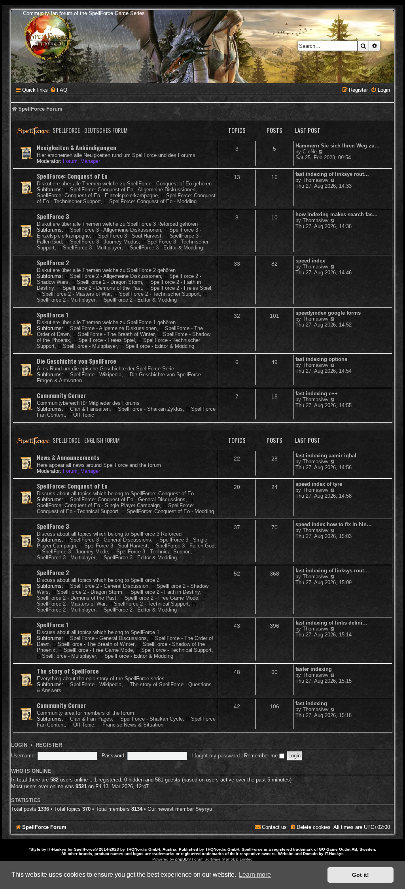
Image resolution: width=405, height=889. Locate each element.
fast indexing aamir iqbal (325, 456)
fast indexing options (321, 359)
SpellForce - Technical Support (176, 650)
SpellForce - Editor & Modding (159, 346)
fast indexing (311, 703)
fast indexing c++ (316, 393)
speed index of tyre (318, 484)
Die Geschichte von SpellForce (76, 361)
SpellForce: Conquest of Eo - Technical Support (115, 508)
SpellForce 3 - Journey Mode (75, 552)
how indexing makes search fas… (336, 214)
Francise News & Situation (132, 725)
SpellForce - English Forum (86, 440)
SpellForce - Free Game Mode (98, 650)
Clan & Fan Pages (91, 719)
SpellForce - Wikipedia (95, 374)
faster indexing (313, 669)
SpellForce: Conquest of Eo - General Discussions (127, 499)
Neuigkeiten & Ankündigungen (76, 147)
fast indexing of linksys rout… (332, 174)
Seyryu (203, 809)
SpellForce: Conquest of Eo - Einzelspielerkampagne (97, 195)
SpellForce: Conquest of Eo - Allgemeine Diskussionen (132, 190)
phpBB (181, 859)
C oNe (310, 152)
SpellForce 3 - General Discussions (110, 540)
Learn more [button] (255, 874)
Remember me (261, 756)
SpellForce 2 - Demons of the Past (102, 288)
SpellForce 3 (53, 216)
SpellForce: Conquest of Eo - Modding (153, 201)
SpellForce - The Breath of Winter (116, 334)
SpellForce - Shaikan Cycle (151, 719)
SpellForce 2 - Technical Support (151, 604)
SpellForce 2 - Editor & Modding (140, 300)
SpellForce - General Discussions (108, 638)
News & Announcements (68, 457)
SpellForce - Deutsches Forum (90, 130)
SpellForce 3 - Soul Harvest (129, 236)
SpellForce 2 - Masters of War (76, 294)
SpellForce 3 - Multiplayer (92, 248)
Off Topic (83, 415)
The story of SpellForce (68, 671)
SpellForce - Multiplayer (90, 346)
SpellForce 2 (53, 262)
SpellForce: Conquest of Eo (72, 176)
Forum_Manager (81, 161)
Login (19, 745)
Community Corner (61, 395)
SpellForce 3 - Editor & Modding (166, 248)
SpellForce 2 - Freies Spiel (180, 288)
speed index (310, 261)
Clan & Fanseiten (90, 409)
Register (49, 745)
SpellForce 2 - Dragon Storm (109, 282)
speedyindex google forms (328, 313)
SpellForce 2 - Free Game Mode (161, 598)
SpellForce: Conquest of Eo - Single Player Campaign (98, 505)
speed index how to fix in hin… (333, 524)
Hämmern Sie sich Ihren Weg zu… (337, 146)
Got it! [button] (360, 875)
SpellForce (84, 849)
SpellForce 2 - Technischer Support (159, 294)
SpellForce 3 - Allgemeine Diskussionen (115, 230)
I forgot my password (215, 756)
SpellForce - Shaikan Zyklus (150, 409)
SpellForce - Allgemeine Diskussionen (113, 328)
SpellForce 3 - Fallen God (185, 546)
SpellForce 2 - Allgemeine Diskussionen (115, 276)
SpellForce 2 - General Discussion (109, 586)
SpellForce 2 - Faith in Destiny (165, 592)
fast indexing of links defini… (331, 623)
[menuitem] (58, 90)
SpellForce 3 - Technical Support (153, 552)
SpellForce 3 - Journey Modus (104, 242)
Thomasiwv (316, 180)
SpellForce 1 (52, 314)
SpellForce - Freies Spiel (106, 340)
